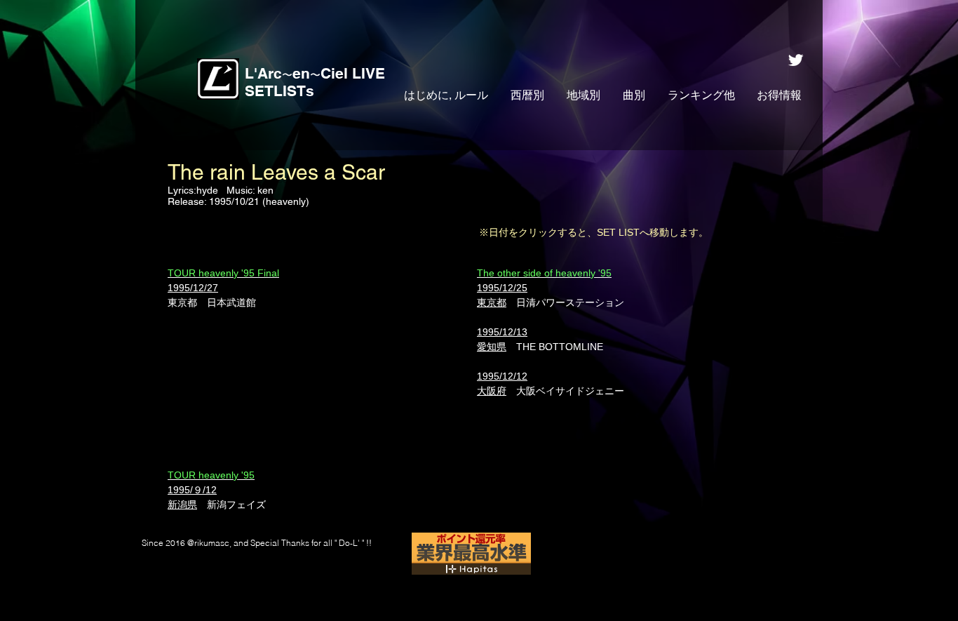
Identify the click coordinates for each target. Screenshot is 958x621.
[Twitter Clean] (795, 60)
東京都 (182, 302)
